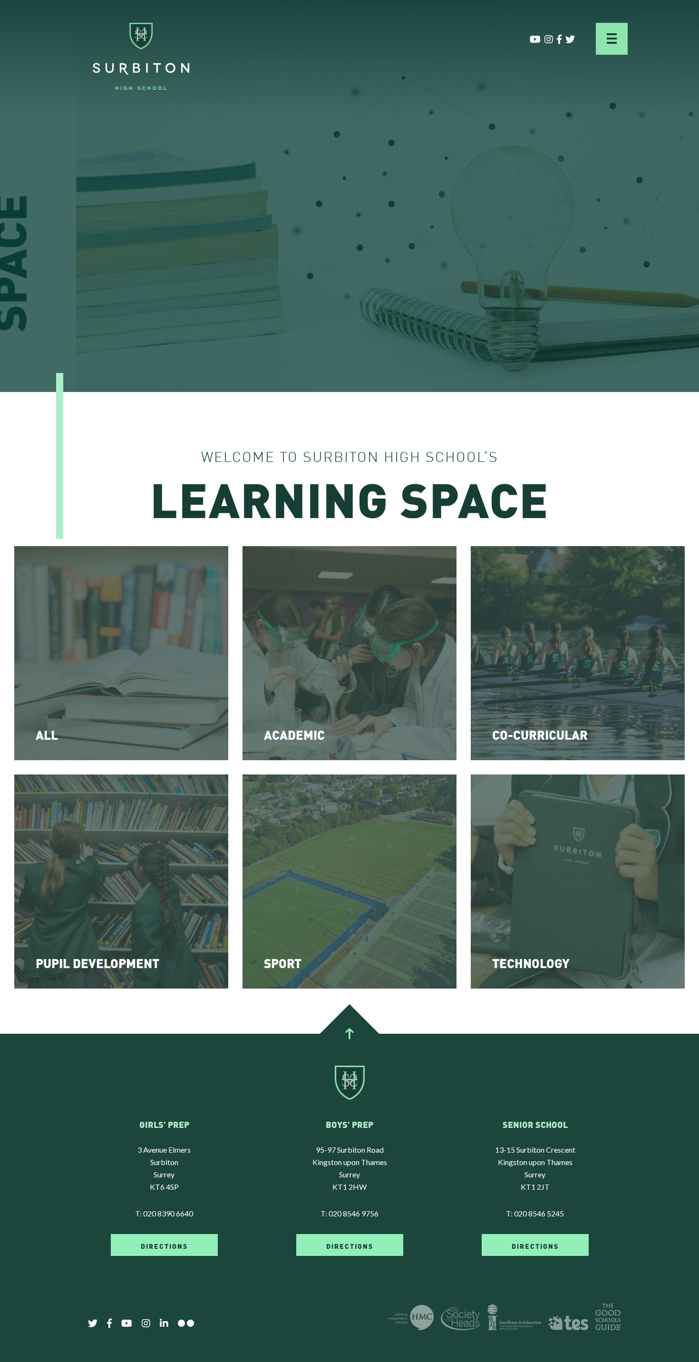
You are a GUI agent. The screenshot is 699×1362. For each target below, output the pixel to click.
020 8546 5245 (539, 1213)
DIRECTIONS (164, 1245)
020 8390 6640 (168, 1213)
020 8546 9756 (354, 1213)
